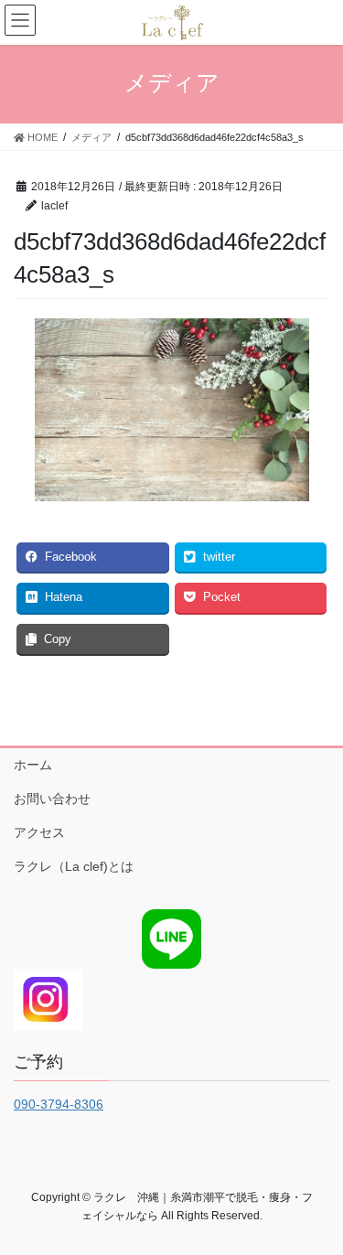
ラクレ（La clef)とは (74, 866)
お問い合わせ (52, 798)
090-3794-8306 (58, 1104)
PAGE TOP (317, 1201)
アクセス (39, 832)
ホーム (33, 764)
